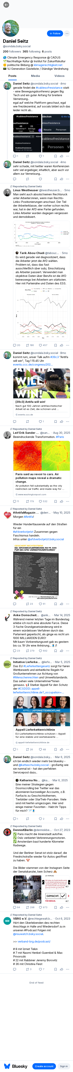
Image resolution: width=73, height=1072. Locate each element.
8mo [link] (62, 352)
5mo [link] (66, 190)
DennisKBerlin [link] (23, 830)
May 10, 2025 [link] (61, 512)
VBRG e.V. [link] (20, 918)
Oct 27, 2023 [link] (61, 830)
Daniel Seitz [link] (21, 83)
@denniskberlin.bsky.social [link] (42, 830)
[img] (36, 14)
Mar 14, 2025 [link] (61, 615)
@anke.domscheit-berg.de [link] (46, 615)
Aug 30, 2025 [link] (61, 432)
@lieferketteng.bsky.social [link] (47, 662)
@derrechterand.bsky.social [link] (45, 512)
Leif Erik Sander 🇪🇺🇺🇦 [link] (26, 432)
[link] (12, 51)
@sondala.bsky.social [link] (44, 83)
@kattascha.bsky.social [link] (34, 765)
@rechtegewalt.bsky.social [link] (40, 918)
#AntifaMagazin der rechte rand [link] (26, 512)
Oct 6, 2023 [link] (62, 918)
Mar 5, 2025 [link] (61, 662)
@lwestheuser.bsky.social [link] (50, 190)
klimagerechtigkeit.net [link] (48, 65)
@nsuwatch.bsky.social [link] (28, 934)
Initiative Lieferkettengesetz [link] (27, 662)
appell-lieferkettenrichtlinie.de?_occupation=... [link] (38, 690)
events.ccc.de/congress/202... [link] (33, 364)
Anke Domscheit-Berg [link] (26, 615)
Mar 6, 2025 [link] (61, 757)
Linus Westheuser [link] (25, 190)
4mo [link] (62, 83)
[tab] (12, 76)
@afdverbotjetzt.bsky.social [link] (46, 539)
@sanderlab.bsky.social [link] (45, 432)
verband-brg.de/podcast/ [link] (34, 941)
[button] (6, 5)
